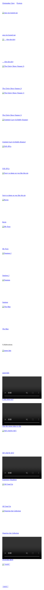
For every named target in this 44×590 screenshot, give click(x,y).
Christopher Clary (8, 3)
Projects (19, 3)
